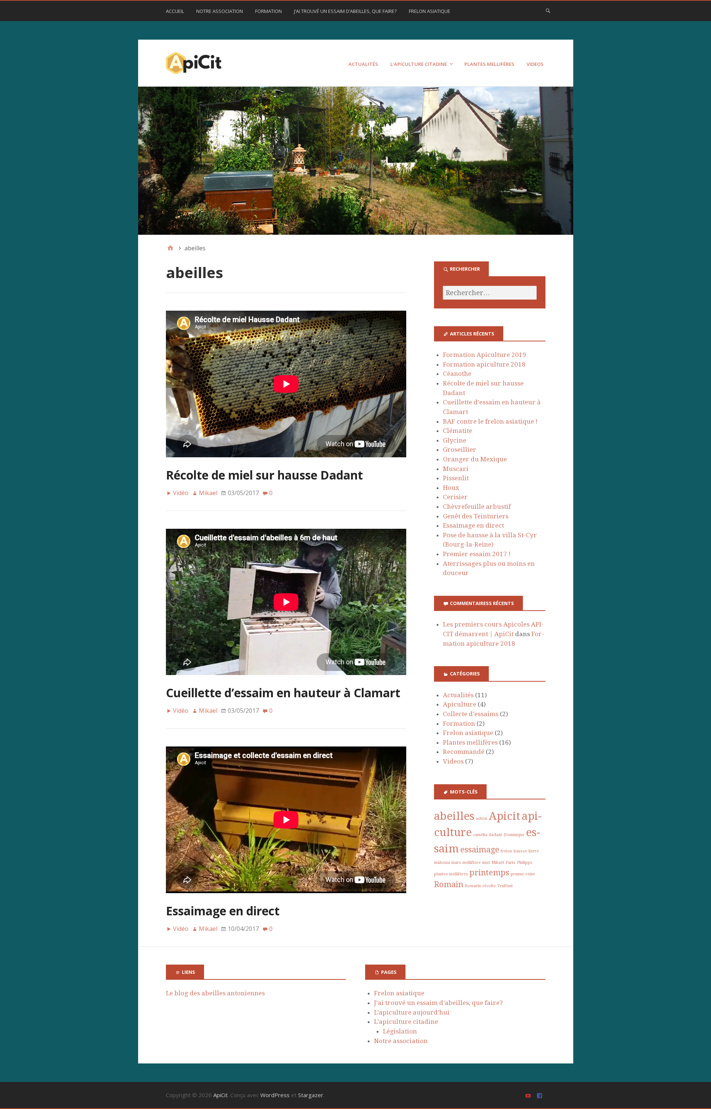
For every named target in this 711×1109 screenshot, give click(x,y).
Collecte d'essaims (470, 714)
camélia (480, 834)
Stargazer (310, 1095)
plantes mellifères (451, 874)
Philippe (525, 862)
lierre (533, 851)
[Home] (170, 248)
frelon (506, 851)
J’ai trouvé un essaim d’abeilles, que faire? (345, 11)
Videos (535, 64)
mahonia (442, 862)
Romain (448, 884)
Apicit (504, 816)
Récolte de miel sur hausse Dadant (264, 475)
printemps (489, 872)
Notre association (219, 11)
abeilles (454, 816)
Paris (510, 862)
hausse (520, 851)
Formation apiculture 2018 (484, 364)
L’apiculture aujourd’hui (412, 1012)
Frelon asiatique (429, 11)
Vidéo (180, 493)
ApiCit (220, 1095)
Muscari (455, 468)
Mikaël (497, 862)
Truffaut (505, 885)
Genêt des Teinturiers (475, 516)
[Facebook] (540, 1095)
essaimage (479, 849)
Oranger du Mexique (475, 459)
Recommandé (463, 751)
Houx (451, 487)
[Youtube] (529, 1095)
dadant (495, 834)
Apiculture (459, 704)
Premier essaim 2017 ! (477, 554)
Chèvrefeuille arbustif (477, 506)
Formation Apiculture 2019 (484, 354)
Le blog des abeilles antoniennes (215, 993)
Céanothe (457, 373)
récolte (489, 885)
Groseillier (459, 449)
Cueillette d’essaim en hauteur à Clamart (283, 693)
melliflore (472, 862)
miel (486, 862)
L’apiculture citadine (418, 64)
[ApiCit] (355, 161)
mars (456, 862)
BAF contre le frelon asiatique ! (490, 421)
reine (530, 874)
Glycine (454, 440)
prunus (517, 874)
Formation (268, 11)
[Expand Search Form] (548, 10)
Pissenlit (456, 478)
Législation (400, 1031)
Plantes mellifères (489, 64)
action (481, 818)
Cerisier (455, 497)
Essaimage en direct (223, 911)
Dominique (514, 834)
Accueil (175, 11)
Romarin (473, 885)
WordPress (275, 1095)
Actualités (363, 64)
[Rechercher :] (489, 293)
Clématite (457, 430)
